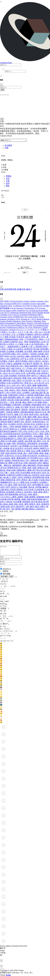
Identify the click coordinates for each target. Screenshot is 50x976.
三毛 (14, 334)
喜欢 (30, 378)
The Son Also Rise (8, 325)
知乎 (2, 456)
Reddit (10, 321)
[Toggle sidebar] (1, 1)
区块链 (3, 368)
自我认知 (27, 475)
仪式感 (36, 349)
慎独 (8, 410)
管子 (28, 461)
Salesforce (17, 321)
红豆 (21, 463)
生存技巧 (15, 446)
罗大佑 (4, 468)
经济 (40, 463)
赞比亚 (32, 487)
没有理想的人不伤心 (30, 434)
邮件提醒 (6, 574)
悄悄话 (5, 571)
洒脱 (42, 434)
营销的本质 (11, 480)
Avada (34, 304)
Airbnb (34, 301)
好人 (19, 385)
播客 (35, 417)
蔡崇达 (25, 480)
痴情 (29, 451)
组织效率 (33, 463)
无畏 (5, 424)
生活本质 (29, 448)
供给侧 (41, 354)
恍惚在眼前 (37, 405)
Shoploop (38, 321)
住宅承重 (29, 351)
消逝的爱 (13, 436)
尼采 (19, 393)
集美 (22, 504)
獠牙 (39, 441)
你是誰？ (26, 354)
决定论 (38, 361)
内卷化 (12, 361)
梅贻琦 (43, 427)
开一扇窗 (26, 398)
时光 (33, 424)
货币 (8, 487)
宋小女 (34, 388)
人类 (31, 347)
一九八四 (11, 332)
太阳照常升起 (18, 383)
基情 (19, 381)
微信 (25, 402)
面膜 (3, 507)
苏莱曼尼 (28, 477)
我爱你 (17, 412)
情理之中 (11, 407)
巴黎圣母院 (13, 395)
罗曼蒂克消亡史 (15, 468)
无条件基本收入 (40, 422)
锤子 (45, 499)
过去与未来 (29, 490)
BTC (11, 306)
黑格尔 (32, 509)
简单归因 (16, 461)
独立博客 (29, 441)
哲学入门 (36, 376)
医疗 (9, 368)
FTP (37, 308)
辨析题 (20, 490)
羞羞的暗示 (22, 470)
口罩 (24, 373)
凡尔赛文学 (28, 364)
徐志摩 (19, 402)
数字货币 (12, 419)
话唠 (16, 485)
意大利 (33, 407)
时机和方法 (41, 424)
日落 (7, 111)
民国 (45, 429)
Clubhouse (18, 306)
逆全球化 (29, 492)
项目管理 (20, 507)
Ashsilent (27, 304)
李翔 (12, 427)
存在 (12, 388)
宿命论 (13, 390)
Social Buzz (22, 323)
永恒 (25, 431)
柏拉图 (18, 427)
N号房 (17, 317)
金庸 (27, 497)
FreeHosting (30, 308)
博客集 (8, 176)
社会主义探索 (21, 456)
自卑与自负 (37, 473)
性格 (45, 402)
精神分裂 (35, 461)
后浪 (39, 373)
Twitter (25, 325)
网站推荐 (32, 465)
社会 (12, 456)
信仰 (7, 356)
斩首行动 (39, 419)
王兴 (44, 441)
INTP (35, 313)
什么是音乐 (19, 349)
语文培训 (23, 485)
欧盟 (12, 429)
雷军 (27, 504)
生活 (13, 448)
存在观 (27, 388)
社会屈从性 (33, 456)
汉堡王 (31, 431)
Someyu (31, 323)
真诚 (47, 453)
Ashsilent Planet (6, 63)
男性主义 (22, 451)
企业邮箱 (11, 351)
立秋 (47, 458)
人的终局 (24, 347)
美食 (14, 470)
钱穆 (24, 499)
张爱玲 (4, 400)
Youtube (13, 330)
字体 (7, 388)
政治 (40, 417)
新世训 (4, 422)
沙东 (43, 431)
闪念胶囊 (18, 502)
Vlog (31, 327)
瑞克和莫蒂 (33, 444)
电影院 (3, 451)
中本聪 (13, 337)
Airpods (41, 301)
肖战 (13, 473)
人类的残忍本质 (41, 347)
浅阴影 (3, 106)
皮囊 (39, 451)
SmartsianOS (11, 323)
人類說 (10, 349)
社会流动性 (6, 458)
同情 (34, 373)
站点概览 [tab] (8, 145)
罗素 (24, 468)
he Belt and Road (37, 310)
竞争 (2, 461)
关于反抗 (39, 359)
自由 (43, 475)
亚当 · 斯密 (24, 342)
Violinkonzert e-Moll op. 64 (18, 327)
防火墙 (35, 502)
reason (4, 321)
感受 (3, 410)
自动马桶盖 (26, 473)
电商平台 (44, 448)
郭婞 (30, 494)
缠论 (25, 465)
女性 (14, 385)
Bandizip (5, 306)
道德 (2, 494)
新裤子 (11, 422)
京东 (44, 342)
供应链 (34, 354)
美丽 (30, 468)
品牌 (6, 376)
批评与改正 (35, 414)
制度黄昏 (34, 366)
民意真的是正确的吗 (9, 431)
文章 (8, 181)
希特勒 (31, 395)
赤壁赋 (39, 487)
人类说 (3, 349)
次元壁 (6, 429)
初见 (8, 366)
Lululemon (25, 315)
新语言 (29, 422)
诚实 (10, 485)
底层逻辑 (12, 398)
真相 (42, 453)
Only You (24, 317)
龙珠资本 (40, 509)
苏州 (21, 477)
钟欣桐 (4, 499)
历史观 (29, 371)
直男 (3, 453)
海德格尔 (4, 436)
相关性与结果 (17, 453)
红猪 (16, 463)
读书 (8, 183)
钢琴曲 (18, 499)
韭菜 (8, 507)
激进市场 (32, 439)
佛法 (14, 354)
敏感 (5, 419)
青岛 (39, 504)
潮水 (25, 439)
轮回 (7, 490)
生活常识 (20, 448)
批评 (27, 414)
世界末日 (38, 334)
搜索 (2, 90)
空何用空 (35, 458)
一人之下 (20, 332)
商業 (25, 378)
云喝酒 (6, 342)
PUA (34, 319)
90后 (7, 301)
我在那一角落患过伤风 (32, 410)
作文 (19, 354)
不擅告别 (30, 334)
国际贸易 (7, 381)
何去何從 (7, 354)
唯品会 (44, 376)
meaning (5, 317)
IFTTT (8, 313)
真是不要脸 (34, 453)
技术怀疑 (4, 417)
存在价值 (19, 388)
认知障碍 (44, 482)
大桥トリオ (42, 381)
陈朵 (6, 504)
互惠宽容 (14, 342)
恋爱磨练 (27, 405)
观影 (8, 186)
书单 (22, 339)
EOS (40, 306)
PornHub (12, 319)
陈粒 (17, 504)
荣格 (3, 480)
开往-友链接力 (37, 398)
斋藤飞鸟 (30, 419)
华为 (36, 368)
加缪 (41, 366)
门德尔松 (9, 502)
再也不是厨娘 (22, 361)
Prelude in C (27, 319)
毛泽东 (39, 429)
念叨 (8, 178)
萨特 (19, 480)
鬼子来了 (7, 509)
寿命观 (25, 390)
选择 (36, 492)
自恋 (44, 473)
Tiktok (19, 325)
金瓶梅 (33, 497)
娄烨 (30, 385)
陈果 (11, 504)
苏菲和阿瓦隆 (11, 289)
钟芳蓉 (11, 499)
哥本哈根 (22, 376)
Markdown (7, 569)
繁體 (11, 463)
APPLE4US (17, 304)
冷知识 (45, 361)
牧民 (15, 441)
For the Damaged (18, 308)
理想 (14, 444)
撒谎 (30, 417)
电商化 (36, 448)
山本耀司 (26, 393)
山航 (33, 393)
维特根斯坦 (18, 465)
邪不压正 (24, 494)
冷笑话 (3, 364)
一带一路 (29, 332)
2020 (2, 301)
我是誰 (10, 412)
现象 (9, 444)
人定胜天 (11, 344)
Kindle (41, 313)
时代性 (20, 424)
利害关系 (15, 366)
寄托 (19, 390)
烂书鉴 (40, 439)
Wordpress (39, 327)
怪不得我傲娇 (6, 405)
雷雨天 (33, 504)
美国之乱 (42, 468)
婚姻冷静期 (43, 385)
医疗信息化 (17, 368)
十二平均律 (28, 368)
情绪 (18, 407)
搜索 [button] (2, 140)
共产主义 (25, 359)
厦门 (40, 371)
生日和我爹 (25, 446)
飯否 (32, 507)
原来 (35, 371)
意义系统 (25, 407)
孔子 (2, 388)
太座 (9, 383)
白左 (34, 451)
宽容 (7, 390)
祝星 (14, 458)
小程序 (13, 393)
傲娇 (44, 356)
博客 (9, 371)
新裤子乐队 (20, 422)
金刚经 (21, 497)
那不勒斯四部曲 (12, 494)
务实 (46, 366)
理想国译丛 (22, 444)
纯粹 (26, 463)
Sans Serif (4, 101)
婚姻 (35, 385)
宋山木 (41, 388)
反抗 (18, 373)
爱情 (3, 441)
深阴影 (9, 106)
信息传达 (21, 356)
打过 (22, 414)
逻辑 (41, 492)
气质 (20, 431)
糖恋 (42, 461)
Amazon (8, 304)
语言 (30, 485)
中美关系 (21, 337)
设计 (2, 485)
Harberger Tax (24, 310)
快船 (40, 402)
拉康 (25, 417)
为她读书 (37, 337)
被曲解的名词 (7, 482)
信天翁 (13, 356)
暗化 (13, 111)
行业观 (35, 480)
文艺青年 (21, 419)
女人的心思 (40, 383)
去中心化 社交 (9, 373)
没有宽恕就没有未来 (12, 434)
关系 (46, 359)
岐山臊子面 (41, 393)
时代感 (27, 424)
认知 (28, 482)
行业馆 (42, 480)
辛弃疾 (13, 490)
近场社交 (20, 492)
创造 (3, 366)
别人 (22, 366)
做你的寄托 (36, 356)
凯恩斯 (36, 364)
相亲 (8, 453)
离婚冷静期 (22, 458)
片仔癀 (9, 441)
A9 (12, 301)
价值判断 (44, 349)
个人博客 (5, 337)
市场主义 (23, 395)
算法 (23, 461)
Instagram (16, 313)
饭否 (38, 507)
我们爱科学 (16, 410)
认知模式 (35, 482)
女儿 (9, 385)
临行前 (29, 337)
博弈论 (15, 371)
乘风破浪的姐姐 (12, 339)
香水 (44, 507)
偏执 (28, 356)
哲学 (29, 376)
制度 (27, 366)
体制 (36, 351)
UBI (31, 325)
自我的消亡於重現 (15, 475)
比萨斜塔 (31, 429)
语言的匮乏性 (39, 485)
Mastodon (34, 315)
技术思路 (13, 417)
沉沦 (37, 431)
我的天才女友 (41, 412)
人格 (27, 344)
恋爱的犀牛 (18, 405)
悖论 (45, 405)
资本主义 (15, 487)
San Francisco (28, 321)
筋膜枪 (8, 461)
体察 (41, 351)
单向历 (42, 368)
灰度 (18, 111)
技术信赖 (44, 414)
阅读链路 (27, 502)
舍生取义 (7, 477)
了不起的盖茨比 (32, 339)
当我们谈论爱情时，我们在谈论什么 (30, 400)
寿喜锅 (32, 390)
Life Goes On (14, 315)
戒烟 (17, 414)
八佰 (7, 359)
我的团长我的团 (28, 412)
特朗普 (21, 441)
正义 (17, 429)
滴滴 (20, 439)
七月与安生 (6, 334)
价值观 (3, 351)
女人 (32, 383)
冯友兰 (31, 361)
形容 (13, 402)
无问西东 (12, 424)
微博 (30, 402)
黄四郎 (18, 509)
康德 (19, 398)
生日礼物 (34, 446)
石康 (7, 456)
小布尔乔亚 (41, 390)
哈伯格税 (13, 376)
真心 (26, 453)
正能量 (23, 429)
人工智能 (20, 344)
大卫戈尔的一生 (29, 381)
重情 (15, 497)
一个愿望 (43, 330)
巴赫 (5, 395)
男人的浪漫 (12, 451)
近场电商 (11, 492)
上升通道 (21, 334)
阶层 (41, 502)
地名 (14, 381)
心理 (35, 402)
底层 (5, 398)
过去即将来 (40, 490)
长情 (2, 502)
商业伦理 (18, 378)
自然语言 (36, 475)
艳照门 (15, 477)
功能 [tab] (6, 148)
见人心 (16, 482)
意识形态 (41, 407)
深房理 (21, 436)
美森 (9, 470)
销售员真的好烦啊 (35, 499)
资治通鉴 (24, 487)
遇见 (46, 492)
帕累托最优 (40, 395)
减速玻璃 (18, 364)
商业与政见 (8, 378)
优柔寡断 (20, 351)
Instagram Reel (26, 313)
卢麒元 (22, 371)
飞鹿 (27, 507)
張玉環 (11, 400)
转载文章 (22, 289)
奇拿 (27, 383)
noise (11, 317)
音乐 (13, 507)
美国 (35, 468)
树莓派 (25, 427)
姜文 (24, 385)
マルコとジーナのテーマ (28, 330)
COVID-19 (28, 306)
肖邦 (18, 473)
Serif (11, 101)
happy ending (12, 310)
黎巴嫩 (25, 509)
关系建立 (4, 361)
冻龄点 (10, 364)
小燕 (7, 393)
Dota (35, 306)
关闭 (2, 111)
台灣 (29, 373)
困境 (40, 378)
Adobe (27, 301)
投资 (20, 417)
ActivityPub (19, 301)
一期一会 (37, 332)
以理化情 (29, 349)
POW (19, 319)
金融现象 (41, 497)
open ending (34, 317)
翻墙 (30, 470)
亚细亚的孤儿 (35, 342)
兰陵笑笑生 (15, 359)
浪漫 (47, 434)
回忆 (35, 378)
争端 (41, 339)
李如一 (6, 427)
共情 (32, 359)
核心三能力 (34, 427)
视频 (23, 482)
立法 (42, 458)
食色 (29, 289)
